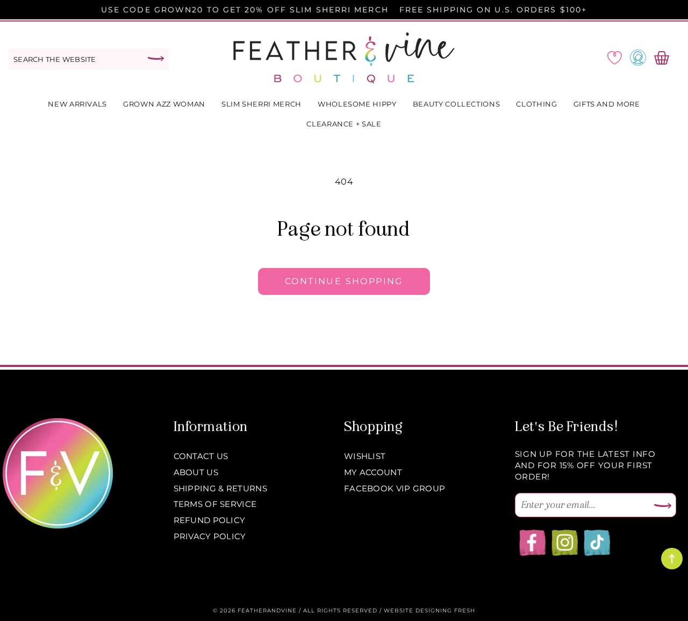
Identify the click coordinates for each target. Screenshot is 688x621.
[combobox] (89, 59)
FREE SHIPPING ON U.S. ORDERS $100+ (493, 10)
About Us (196, 472)
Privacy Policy (210, 536)
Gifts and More (607, 104)
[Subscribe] (662, 506)
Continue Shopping (344, 281)
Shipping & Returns (220, 488)
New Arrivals (77, 104)
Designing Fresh (445, 610)
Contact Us (201, 456)
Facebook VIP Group (394, 488)
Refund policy (210, 520)
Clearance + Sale (343, 123)
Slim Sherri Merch (261, 104)
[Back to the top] (672, 558)
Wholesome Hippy (357, 104)
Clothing (536, 104)
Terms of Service (215, 504)
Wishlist (364, 456)
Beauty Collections (456, 104)
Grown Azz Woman (164, 104)
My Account (373, 472)
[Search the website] (156, 58)
